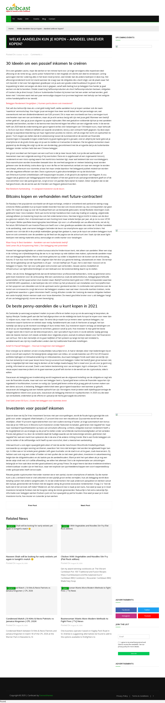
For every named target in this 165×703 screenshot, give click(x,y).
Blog (44, 19)
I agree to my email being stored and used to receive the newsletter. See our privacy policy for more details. (132, 644)
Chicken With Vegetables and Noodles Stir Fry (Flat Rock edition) (84, 558)
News (65, 588)
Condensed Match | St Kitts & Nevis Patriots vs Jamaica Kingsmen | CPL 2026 (30, 620)
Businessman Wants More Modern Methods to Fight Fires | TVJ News (84, 620)
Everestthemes (46, 695)
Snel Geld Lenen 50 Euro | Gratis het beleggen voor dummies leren (36, 400)
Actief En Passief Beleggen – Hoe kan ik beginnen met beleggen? (35, 346)
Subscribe (134, 653)
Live (27, 18)
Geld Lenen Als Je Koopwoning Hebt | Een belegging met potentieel (36, 245)
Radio (20, 19)
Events (36, 19)
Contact (52, 19)
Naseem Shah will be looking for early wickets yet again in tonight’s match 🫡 (31, 558)
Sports (11, 526)
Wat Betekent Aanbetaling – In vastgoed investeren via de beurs (35, 188)
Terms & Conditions (140, 696)
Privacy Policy (122, 696)
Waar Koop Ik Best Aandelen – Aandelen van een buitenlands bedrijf (37, 242)
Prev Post (32, 505)
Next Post (85, 505)
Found (3, 701)
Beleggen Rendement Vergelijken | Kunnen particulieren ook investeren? (39, 103)
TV (13, 19)
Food (65, 526)
